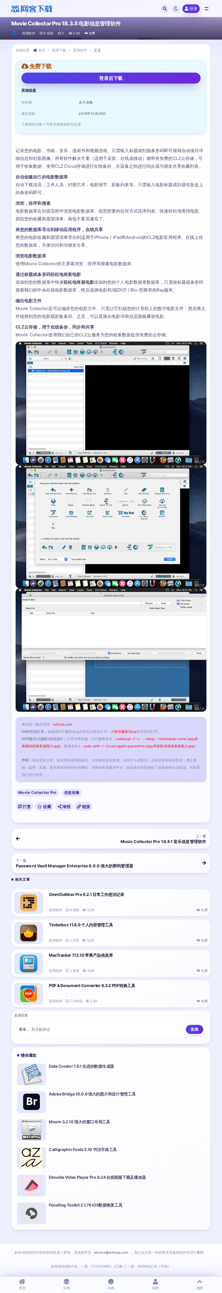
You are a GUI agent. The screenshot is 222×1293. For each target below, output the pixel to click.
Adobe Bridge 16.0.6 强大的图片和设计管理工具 (92, 1093)
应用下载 (59, 50)
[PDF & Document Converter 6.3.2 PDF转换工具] (28, 994)
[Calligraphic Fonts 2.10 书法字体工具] (31, 1158)
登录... (24, 1029)
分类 (66, 1288)
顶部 (199, 1288)
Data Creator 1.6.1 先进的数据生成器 (81, 1066)
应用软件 (28, 33)
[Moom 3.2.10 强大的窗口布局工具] (31, 1130)
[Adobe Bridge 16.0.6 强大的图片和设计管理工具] (31, 1102)
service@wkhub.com (111, 1252)
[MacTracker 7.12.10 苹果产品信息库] (28, 963)
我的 (155, 1288)
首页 (41, 50)
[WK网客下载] (14, 33)
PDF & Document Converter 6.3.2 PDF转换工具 (92, 985)
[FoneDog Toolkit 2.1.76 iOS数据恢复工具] (31, 1213)
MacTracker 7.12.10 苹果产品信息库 (81, 955)
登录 (193, 8)
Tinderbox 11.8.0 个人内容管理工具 (81, 924)
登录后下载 (111, 78)
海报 (66, 806)
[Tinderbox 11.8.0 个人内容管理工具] (28, 933)
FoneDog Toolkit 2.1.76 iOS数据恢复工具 (85, 1204)
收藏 (46, 806)
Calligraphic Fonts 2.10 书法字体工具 (83, 1149)
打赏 (26, 806)
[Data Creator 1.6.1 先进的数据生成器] (31, 1074)
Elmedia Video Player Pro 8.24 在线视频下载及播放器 (97, 1177)
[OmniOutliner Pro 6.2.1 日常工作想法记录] (28, 903)
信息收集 (71, 792)
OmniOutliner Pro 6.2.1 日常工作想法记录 (86, 894)
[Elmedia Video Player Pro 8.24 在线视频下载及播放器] (31, 1185)
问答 (111, 1288)
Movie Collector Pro (37, 792)
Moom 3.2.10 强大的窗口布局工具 (79, 1121)
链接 (85, 806)
